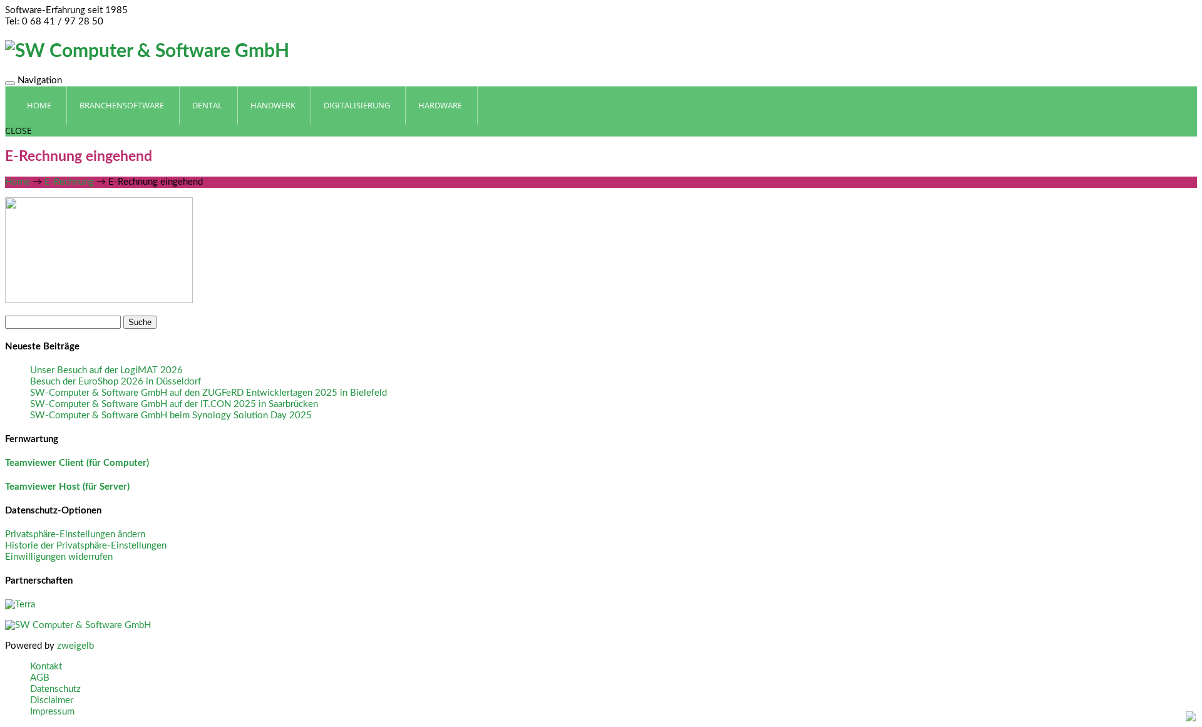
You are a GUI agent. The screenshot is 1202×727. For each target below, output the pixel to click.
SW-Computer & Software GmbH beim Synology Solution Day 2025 (171, 415)
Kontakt (46, 666)
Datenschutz (55, 689)
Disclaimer (51, 700)
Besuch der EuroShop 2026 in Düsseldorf (115, 381)
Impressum (52, 711)
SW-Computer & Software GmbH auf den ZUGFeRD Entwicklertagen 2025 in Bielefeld (208, 393)
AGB (39, 678)
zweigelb (75, 646)
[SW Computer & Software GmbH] (147, 51)
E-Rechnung (69, 182)
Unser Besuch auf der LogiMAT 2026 (106, 370)
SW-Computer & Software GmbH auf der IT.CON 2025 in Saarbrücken (174, 404)
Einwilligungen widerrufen (59, 557)
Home (17, 182)
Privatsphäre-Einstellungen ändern (75, 534)
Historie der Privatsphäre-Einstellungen (86, 545)
